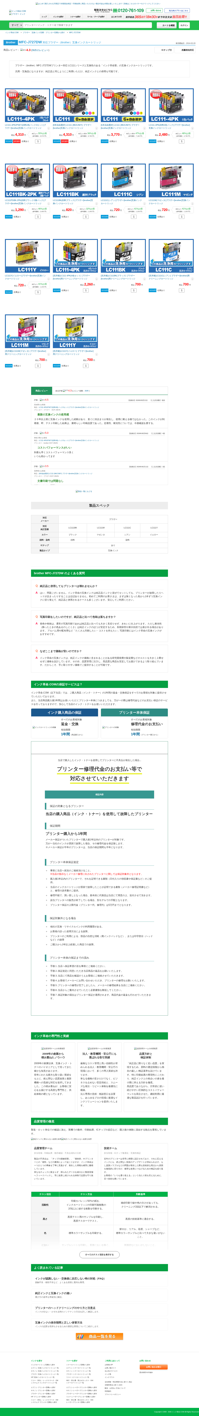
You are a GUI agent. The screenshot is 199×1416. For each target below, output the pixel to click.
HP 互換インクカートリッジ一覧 (42, 1377)
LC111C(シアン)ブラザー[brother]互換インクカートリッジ (121, 201)
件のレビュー (40, 50)
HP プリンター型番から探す (41, 1397)
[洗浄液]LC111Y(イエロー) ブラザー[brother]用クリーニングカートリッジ (73, 352)
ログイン (184, 25)
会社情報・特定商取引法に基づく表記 (118, 1382)
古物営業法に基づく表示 (113, 1385)
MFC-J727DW (74, 33)
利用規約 (108, 1391)
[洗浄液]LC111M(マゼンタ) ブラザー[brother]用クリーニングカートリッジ (25, 352)
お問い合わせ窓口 (153, 1367)
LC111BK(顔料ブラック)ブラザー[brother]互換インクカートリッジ (73, 201)
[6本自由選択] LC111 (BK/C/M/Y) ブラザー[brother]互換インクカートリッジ (120, 126)
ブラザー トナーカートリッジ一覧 (78, 1374)
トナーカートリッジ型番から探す (78, 1365)
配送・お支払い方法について (115, 1388)
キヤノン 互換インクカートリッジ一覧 (45, 1371)
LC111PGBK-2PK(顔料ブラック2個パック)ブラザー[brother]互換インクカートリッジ (25, 201)
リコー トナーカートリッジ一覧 (77, 1377)
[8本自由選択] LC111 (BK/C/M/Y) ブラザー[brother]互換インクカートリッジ (72, 126)
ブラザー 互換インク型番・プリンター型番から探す (44, 33)
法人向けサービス (111, 1371)
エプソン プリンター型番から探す (43, 1387)
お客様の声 (109, 1365)
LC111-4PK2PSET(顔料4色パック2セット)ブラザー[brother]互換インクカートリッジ (25, 126)
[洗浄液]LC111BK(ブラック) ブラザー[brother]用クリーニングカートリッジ (118, 277)
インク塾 (108, 1374)
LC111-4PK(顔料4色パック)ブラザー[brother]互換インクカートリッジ (169, 126)
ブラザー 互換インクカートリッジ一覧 (45, 1374)
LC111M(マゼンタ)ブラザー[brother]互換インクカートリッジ (169, 201)
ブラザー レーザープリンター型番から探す (81, 1393)
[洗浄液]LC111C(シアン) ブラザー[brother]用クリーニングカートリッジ (169, 277)
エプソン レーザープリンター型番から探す (81, 1387)
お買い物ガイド (110, 1368)
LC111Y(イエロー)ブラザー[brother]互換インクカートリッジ (25, 277)
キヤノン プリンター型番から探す (43, 1390)
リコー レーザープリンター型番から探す (81, 1397)
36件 (87, 391)
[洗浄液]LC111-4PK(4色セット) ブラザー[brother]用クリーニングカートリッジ (71, 277)
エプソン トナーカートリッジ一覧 (78, 1368)
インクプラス (109, 1377)
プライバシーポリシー (113, 1394)
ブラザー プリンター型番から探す (43, 1393)
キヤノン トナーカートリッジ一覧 (78, 1371)
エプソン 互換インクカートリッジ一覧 (45, 1368)
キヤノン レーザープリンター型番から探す (81, 1390)
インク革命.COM (12, 33)
